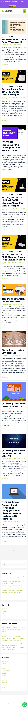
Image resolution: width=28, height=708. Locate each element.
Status (14, 705)
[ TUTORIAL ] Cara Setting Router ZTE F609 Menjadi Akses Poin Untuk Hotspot (13, 629)
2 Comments (5, 153)
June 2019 (4, 680)
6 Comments (5, 521)
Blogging (4, 611)
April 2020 (4, 673)
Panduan (19, 703)
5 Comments (5, 262)
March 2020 (4, 675)
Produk (14, 703)
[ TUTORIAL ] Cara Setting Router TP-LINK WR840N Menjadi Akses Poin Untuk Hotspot (13, 200)
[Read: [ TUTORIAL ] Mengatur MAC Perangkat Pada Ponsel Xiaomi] (14, 132)
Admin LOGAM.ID (6, 627)
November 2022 (6, 661)
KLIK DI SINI (12, 6)
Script (10, 409)
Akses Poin (14, 97)
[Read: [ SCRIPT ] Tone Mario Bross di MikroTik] (14, 391)
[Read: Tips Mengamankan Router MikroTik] (14, 289)
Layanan (9, 703)
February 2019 (5, 685)
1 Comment (5, 44)
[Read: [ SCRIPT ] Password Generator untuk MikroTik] (14, 440)
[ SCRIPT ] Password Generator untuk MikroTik (13, 453)
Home (4, 703)
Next (14, 550)
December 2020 (6, 670)
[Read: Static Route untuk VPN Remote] (14, 339)
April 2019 (4, 682)
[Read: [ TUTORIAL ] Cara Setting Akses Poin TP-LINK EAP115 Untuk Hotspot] (14, 76)
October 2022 (5, 663)
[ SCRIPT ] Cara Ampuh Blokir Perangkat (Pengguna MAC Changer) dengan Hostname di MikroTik (12, 510)
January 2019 (5, 687)
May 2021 (4, 668)
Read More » (5, 64)
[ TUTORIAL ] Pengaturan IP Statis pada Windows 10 (14, 39)
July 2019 (4, 678)
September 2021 (6, 666)
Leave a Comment (6, 97)
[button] (25, 2)
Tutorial (10, 44)
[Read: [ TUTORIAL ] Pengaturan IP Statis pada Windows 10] (14, 26)
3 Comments (5, 409)
